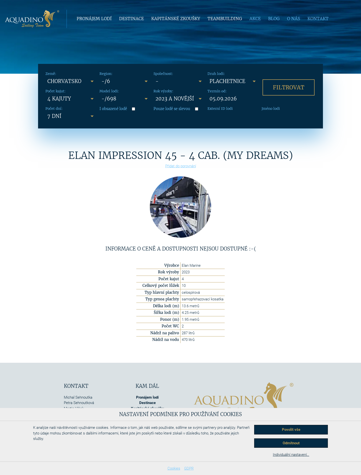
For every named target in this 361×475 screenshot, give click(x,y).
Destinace (131, 18)
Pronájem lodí (94, 18)
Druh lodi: (216, 73)
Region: (105, 73)
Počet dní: (54, 108)
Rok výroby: (163, 91)
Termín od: (217, 91)
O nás (293, 18)
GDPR (189, 468)
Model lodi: (109, 91)
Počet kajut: (55, 91)
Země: (50, 73)
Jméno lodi (271, 108)
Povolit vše (291, 429)
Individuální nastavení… (291, 454)
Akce (255, 18)
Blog (274, 18)
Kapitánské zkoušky (175, 18)
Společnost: (163, 73)
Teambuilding (225, 18)
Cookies (173, 468)
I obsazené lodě (113, 108)
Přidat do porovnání (180, 166)
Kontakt (318, 18)
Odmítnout (291, 443)
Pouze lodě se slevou (171, 108)
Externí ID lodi (220, 108)
